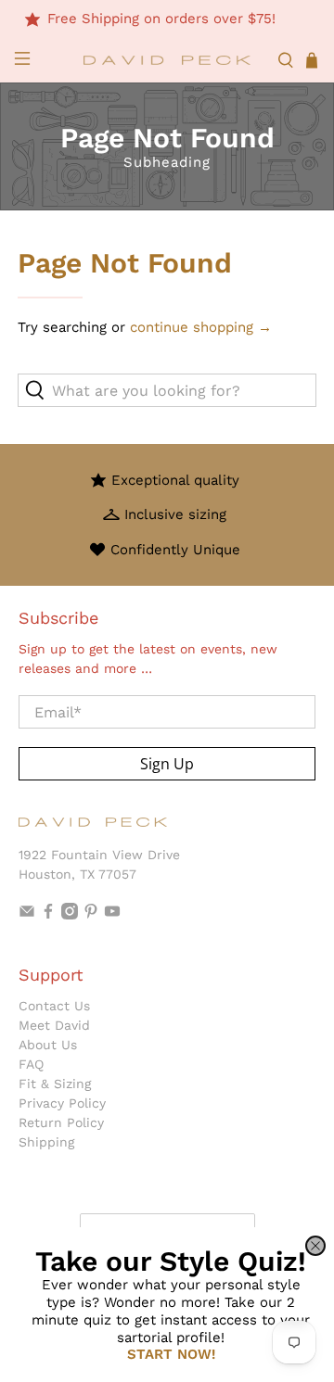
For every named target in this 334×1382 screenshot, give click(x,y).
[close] (315, 1245)
